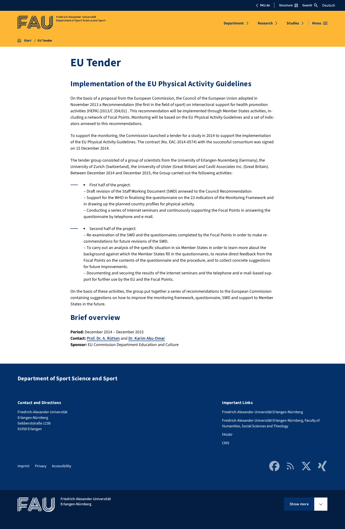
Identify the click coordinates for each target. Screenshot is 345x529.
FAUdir (227, 434)
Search (307, 5)
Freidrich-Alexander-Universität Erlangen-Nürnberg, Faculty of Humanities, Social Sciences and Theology (271, 423)
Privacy (40, 466)
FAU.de (265, 5)
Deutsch (328, 5)
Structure (286, 5)
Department (234, 23)
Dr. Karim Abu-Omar (146, 338)
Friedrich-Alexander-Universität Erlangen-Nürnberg (262, 412)
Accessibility (61, 466)
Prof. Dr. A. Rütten (103, 338)
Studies (293, 23)
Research (265, 23)
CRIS (225, 443)
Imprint (23, 466)
